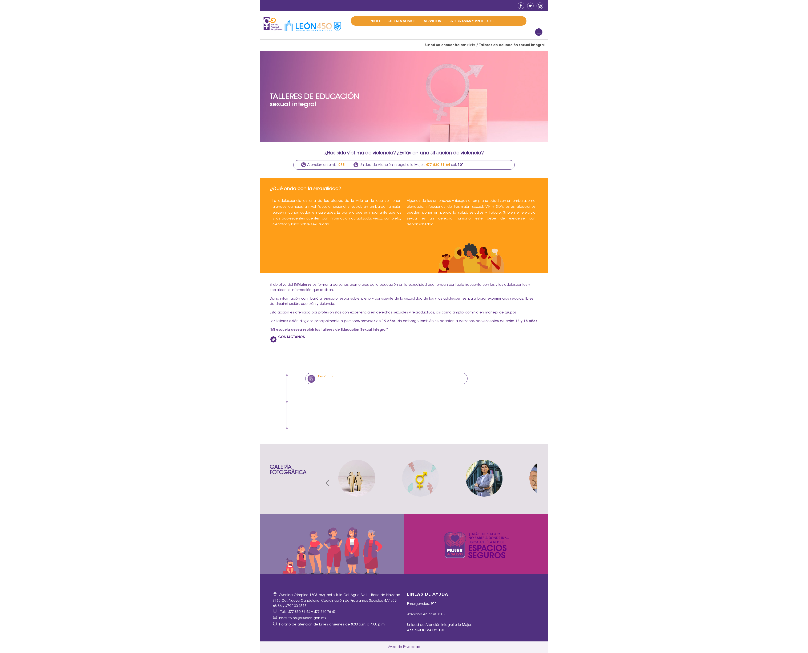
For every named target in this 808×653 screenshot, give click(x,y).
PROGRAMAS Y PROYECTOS (471, 21)
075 (441, 614)
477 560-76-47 (325, 612)
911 (434, 604)
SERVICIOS (432, 21)
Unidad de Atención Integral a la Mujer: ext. (412, 165)
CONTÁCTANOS (291, 337)
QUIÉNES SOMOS (402, 21)
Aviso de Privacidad (404, 647)
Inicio (471, 45)
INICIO (375, 21)
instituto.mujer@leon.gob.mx (302, 618)
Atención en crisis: (326, 165)
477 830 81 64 (299, 612)
